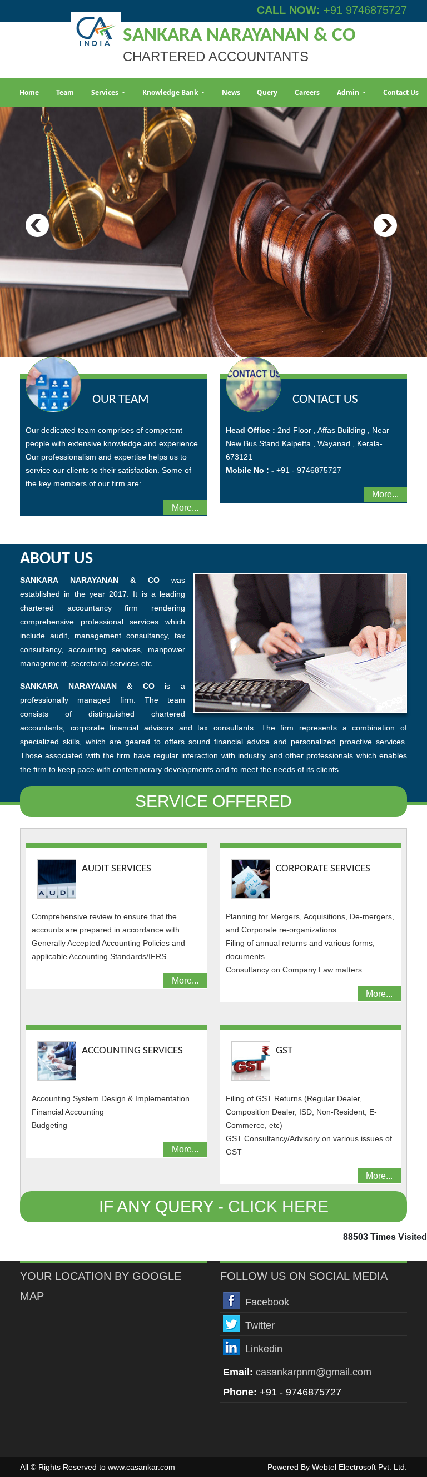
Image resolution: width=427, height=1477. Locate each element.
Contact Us (401, 92)
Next (385, 226)
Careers (307, 92)
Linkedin (263, 1348)
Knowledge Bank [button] (171, 92)
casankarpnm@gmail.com (313, 1372)
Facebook (267, 1302)
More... (185, 507)
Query (267, 92)
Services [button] (105, 92)
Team (65, 92)
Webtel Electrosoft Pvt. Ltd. (359, 1467)
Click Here (278, 1206)
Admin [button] (349, 92)
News (231, 92)
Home (29, 92)
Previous (37, 226)
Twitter (260, 1325)
